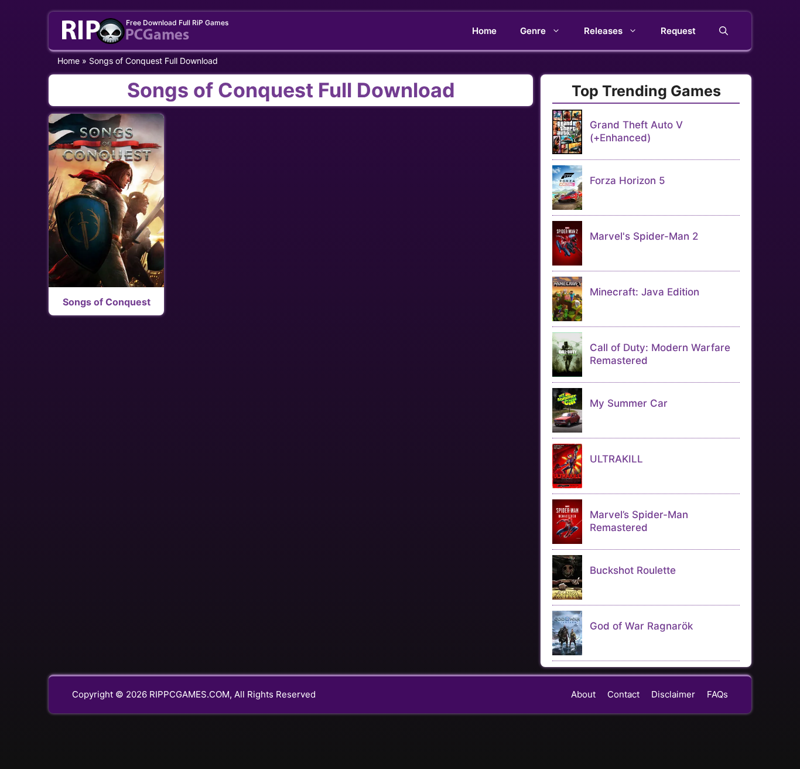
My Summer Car (629, 403)
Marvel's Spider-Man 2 (644, 236)
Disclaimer (673, 694)
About (583, 694)
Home (484, 30)
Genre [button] (533, 30)
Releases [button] (603, 30)
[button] (723, 31)
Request (678, 30)
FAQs (717, 694)
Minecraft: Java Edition (644, 292)
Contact (623, 694)
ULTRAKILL (616, 459)
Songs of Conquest (107, 302)
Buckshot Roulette (633, 570)
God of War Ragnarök (641, 626)
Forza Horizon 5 (627, 180)
